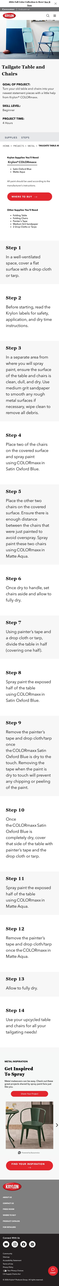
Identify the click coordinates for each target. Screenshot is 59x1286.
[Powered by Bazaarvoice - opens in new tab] (29, 1153)
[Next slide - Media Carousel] (57, 1125)
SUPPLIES (11, 137)
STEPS (25, 137)
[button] (54, 15)
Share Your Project (29, 1094)
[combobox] (30, 15)
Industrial (24, 9)
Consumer (8, 9)
